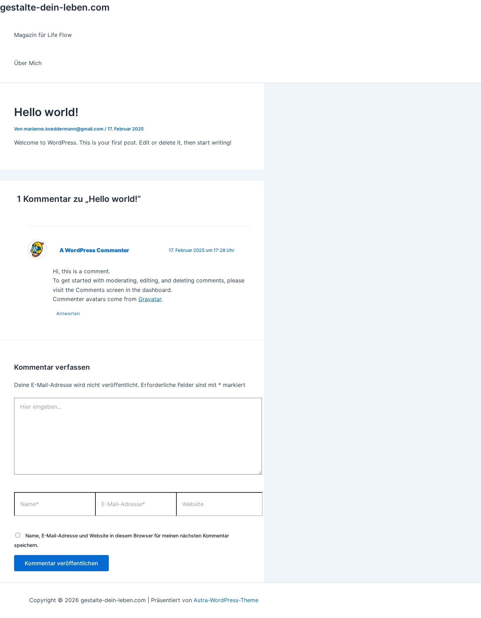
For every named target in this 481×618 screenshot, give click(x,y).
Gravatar (149, 298)
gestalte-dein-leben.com (55, 7)
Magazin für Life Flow (43, 34)
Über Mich (28, 62)
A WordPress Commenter (94, 250)
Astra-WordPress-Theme (226, 600)
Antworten (68, 313)
